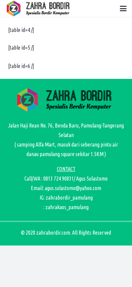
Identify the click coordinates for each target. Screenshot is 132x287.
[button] (123, 8)
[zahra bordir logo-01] (39, 8)
